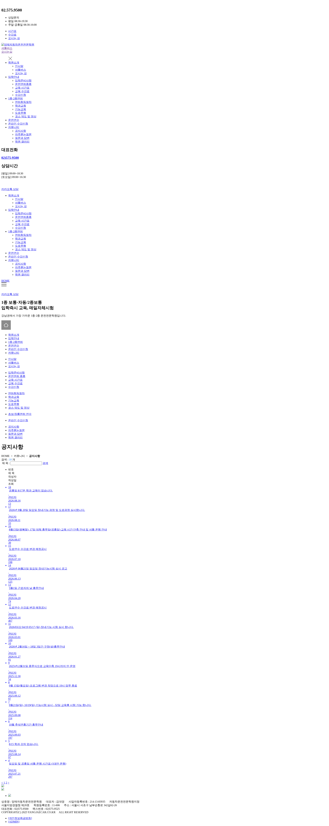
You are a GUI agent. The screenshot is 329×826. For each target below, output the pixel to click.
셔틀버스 (6, 48)
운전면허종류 (23, 84)
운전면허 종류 (16, 376)
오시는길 (6, 51)
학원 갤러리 (22, 141)
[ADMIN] (13, 821)
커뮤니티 (13, 127)
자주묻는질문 (23, 134)
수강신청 (20, 94)
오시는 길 (14, 38)
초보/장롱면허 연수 (20, 414)
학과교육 (20, 105)
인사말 (19, 66)
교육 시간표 (22, 87)
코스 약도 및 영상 (25, 116)
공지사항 (20, 130)
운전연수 (13, 120)
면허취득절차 (23, 102)
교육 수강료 (22, 91)
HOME (5, 280)
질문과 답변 (22, 138)
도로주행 (20, 112)
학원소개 (13, 62)
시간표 (12, 31)
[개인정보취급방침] (20, 818)
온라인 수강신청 (18, 123)
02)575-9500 (10, 157)
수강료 (12, 34)
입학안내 (13, 76)
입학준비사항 (23, 80)
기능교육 (20, 109)
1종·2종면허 (15, 98)
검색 (45, 463)
